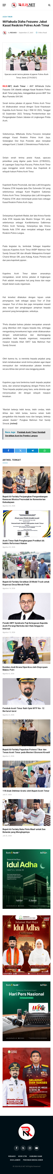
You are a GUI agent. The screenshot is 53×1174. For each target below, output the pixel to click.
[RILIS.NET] (26, 5)
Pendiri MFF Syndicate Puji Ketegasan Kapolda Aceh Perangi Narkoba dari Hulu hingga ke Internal (25, 626)
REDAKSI (13, 33)
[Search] (49, 5)
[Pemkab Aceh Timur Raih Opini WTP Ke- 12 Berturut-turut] (26, 691)
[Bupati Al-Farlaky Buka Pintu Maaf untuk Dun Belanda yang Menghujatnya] (26, 812)
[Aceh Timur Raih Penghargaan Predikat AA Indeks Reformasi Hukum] (26, 523)
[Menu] (4, 5)
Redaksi (12, 1156)
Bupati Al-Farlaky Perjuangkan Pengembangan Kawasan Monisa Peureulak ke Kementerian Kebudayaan (25, 499)
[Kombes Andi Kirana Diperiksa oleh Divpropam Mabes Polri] (26, 650)
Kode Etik (22, 1156)
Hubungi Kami (35, 1156)
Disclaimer (15, 1160)
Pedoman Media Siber (33, 1160)
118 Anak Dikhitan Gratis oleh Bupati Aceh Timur (26, 791)
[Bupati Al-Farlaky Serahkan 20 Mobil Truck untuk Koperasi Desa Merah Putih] (26, 565)
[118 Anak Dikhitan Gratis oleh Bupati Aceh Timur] (26, 774)
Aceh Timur (7, 17)
